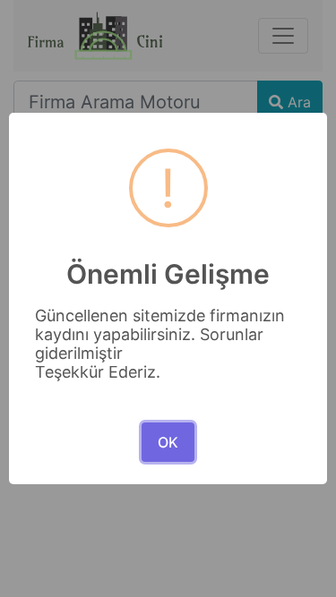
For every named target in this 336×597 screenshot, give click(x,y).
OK (168, 442)
